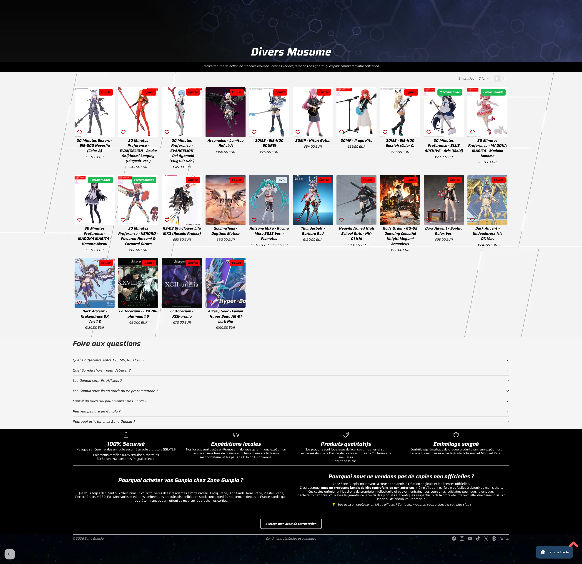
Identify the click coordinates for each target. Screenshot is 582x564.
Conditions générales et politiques (291, 538)
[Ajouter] (369, 130)
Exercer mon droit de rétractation (291, 523)
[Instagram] (462, 538)
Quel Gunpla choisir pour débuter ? (102, 370)
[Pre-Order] (457, 130)
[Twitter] (486, 538)
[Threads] (494, 538)
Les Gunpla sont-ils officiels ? (97, 380)
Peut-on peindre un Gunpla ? (96, 411)
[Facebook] (454, 538)
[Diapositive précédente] (80, 112)
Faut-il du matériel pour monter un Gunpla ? (110, 401)
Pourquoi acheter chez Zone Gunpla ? (104, 421)
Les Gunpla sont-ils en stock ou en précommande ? (115, 391)
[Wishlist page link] (568, 14)
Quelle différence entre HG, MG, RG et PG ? (108, 360)
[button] (484, 78)
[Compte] (548, 14)
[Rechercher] (570, 35)
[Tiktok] (478, 538)
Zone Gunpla (94, 538)
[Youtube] (470, 538)
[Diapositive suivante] (110, 112)
